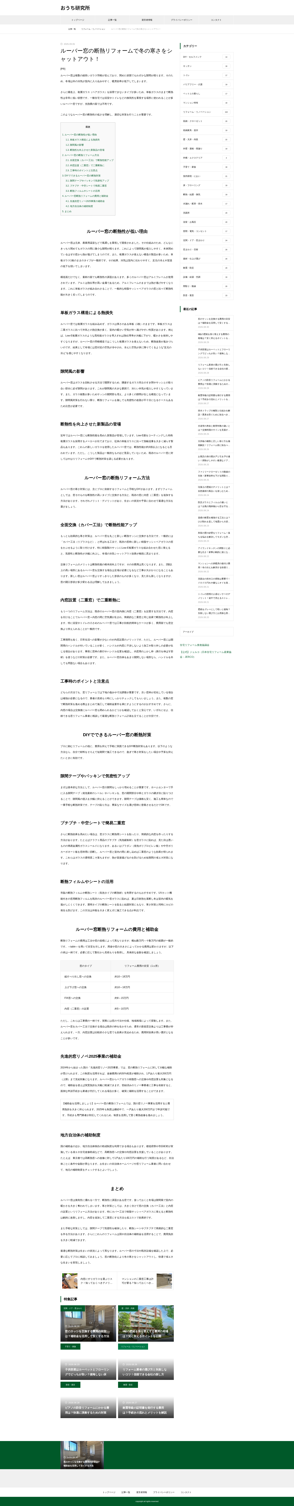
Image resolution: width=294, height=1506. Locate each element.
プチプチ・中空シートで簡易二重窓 (86, 185)
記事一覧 (112, 20)
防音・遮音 (70, 1385)
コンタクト (216, 20)
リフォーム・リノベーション (133, 1346)
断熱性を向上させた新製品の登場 (85, 150)
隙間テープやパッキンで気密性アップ (87, 180)
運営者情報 (147, 20)
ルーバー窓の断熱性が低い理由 (79, 134)
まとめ (67, 211)
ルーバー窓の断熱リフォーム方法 (80, 155)
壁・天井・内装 (128, 1308)
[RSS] (62, 1501)
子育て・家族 (70, 1346)
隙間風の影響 (75, 145)
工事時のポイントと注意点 (82, 170)
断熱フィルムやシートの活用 (83, 191)
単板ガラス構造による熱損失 (83, 139)
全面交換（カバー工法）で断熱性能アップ (90, 160)
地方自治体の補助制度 (79, 206)
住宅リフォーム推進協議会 (194, 645)
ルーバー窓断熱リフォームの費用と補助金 (85, 196)
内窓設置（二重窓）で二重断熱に (85, 165)
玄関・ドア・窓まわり (73, 1308)
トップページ (77, 20)
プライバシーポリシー (181, 20)
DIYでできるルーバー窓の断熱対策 (81, 175)
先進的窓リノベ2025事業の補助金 (85, 201)
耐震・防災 (128, 1385)
